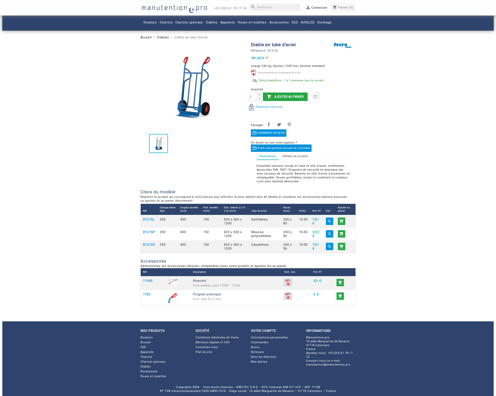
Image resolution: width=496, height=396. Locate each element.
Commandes (260, 342)
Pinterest (289, 124)
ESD (143, 347)
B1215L (149, 219)
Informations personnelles (269, 337)
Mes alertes (259, 361)
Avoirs (255, 347)
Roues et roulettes (153, 376)
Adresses (257, 352)
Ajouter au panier (285, 96)
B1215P (149, 232)
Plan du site (204, 352)
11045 (148, 281)
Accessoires (149, 371)
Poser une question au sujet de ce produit (281, 148)
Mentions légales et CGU (213, 342)
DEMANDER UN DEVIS (268, 133)
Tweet (279, 124)
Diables (145, 366)
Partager (269, 124)
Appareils (147, 352)
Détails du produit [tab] (295, 156)
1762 (147, 294)
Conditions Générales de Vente (217, 337)
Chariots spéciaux (152, 361)
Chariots (146, 356)
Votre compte (263, 331)
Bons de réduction (263, 356)
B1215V (149, 244)
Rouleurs (146, 337)
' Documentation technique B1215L (279, 72)
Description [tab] (268, 156)
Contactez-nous (207, 347)
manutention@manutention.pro (328, 364)
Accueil (145, 342)
